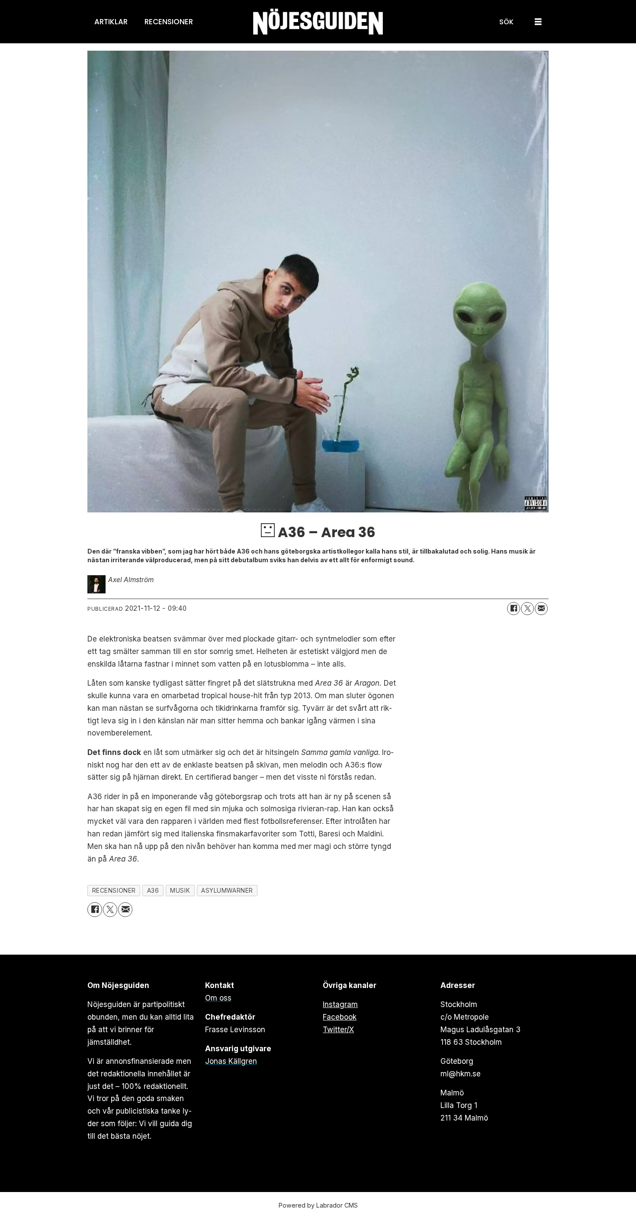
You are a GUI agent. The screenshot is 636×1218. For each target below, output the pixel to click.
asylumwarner (227, 890)
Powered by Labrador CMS (318, 1205)
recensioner (114, 890)
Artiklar (111, 21)
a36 (153, 890)
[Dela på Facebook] (513, 608)
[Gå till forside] (318, 22)
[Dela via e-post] (541, 608)
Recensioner (169, 21)
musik (180, 890)
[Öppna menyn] (538, 22)
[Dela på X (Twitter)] (527, 608)
